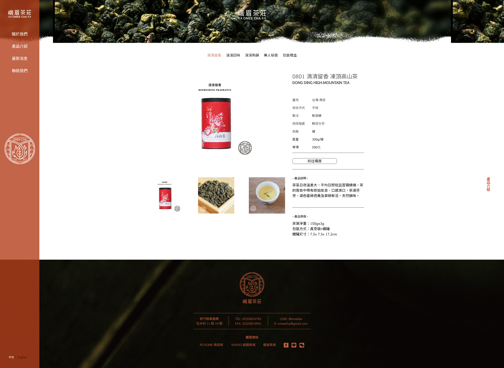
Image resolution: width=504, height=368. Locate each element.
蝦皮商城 (269, 345)
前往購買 (315, 161)
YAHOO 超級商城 (243, 345)
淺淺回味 (233, 55)
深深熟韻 (252, 55)
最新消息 (20, 58)
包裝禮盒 (290, 55)
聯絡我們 (20, 70)
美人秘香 (271, 55)
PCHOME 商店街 (211, 345)
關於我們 (20, 34)
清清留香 (214, 55)
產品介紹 (20, 46)
